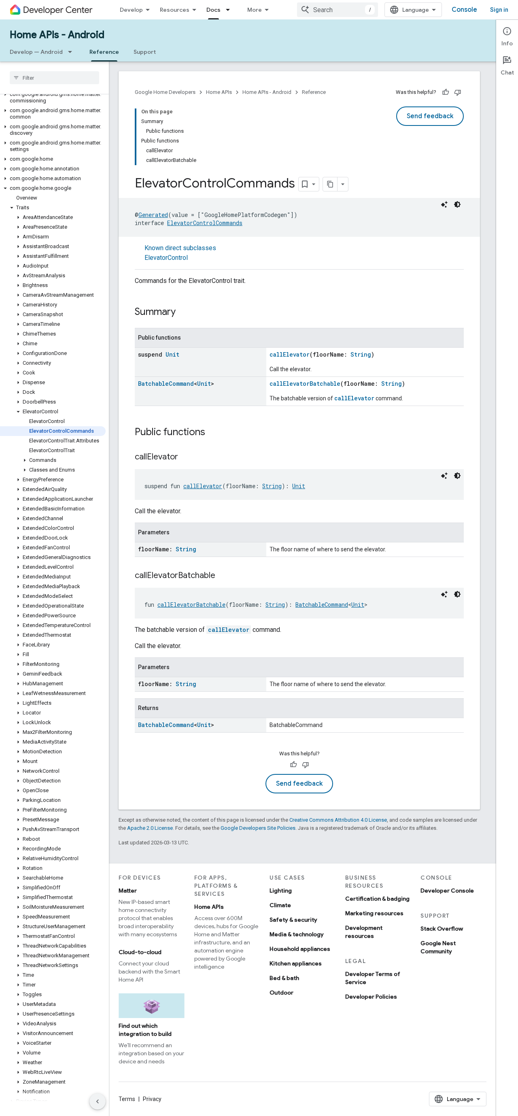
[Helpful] (445, 92)
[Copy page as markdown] (330, 184)
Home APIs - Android (57, 35)
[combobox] (337, 9)
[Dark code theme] (457, 204)
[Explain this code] (444, 204)
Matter (128, 890)
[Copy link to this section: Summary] (184, 312)
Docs (213, 9)
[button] (53, 97)
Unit (172, 354)
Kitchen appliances (296, 963)
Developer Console (447, 890)
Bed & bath (284, 978)
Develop (131, 9)
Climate (280, 905)
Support (145, 51)
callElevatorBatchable (305, 383)
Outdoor (281, 992)
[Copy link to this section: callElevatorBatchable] (223, 576)
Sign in (499, 9)
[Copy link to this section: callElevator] (186, 457)
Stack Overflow (441, 928)
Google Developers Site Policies (258, 828)
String (360, 354)
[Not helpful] (458, 92)
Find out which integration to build (145, 1029)
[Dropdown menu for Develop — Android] (72, 52)
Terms (127, 1099)
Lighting (281, 890)
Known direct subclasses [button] (180, 252)
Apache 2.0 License (150, 828)
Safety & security (293, 919)
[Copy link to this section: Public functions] (213, 433)
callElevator (290, 354)
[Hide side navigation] (97, 1101)
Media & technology (297, 934)
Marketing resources (374, 913)
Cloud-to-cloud (140, 952)
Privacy (152, 1099)
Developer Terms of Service (372, 978)
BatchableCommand (166, 383)
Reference (104, 51)
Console (464, 10)
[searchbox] (54, 77)
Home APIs (219, 92)
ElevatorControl (166, 257)
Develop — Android (36, 51)
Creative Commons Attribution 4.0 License (338, 820)
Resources (174, 9)
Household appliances (300, 948)
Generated (153, 215)
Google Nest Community (438, 947)
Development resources (363, 932)
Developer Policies (371, 996)
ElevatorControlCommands (204, 223)
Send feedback (430, 116)
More (254, 9)
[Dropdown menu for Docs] (230, 9)
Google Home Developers (165, 92)
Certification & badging (377, 898)
